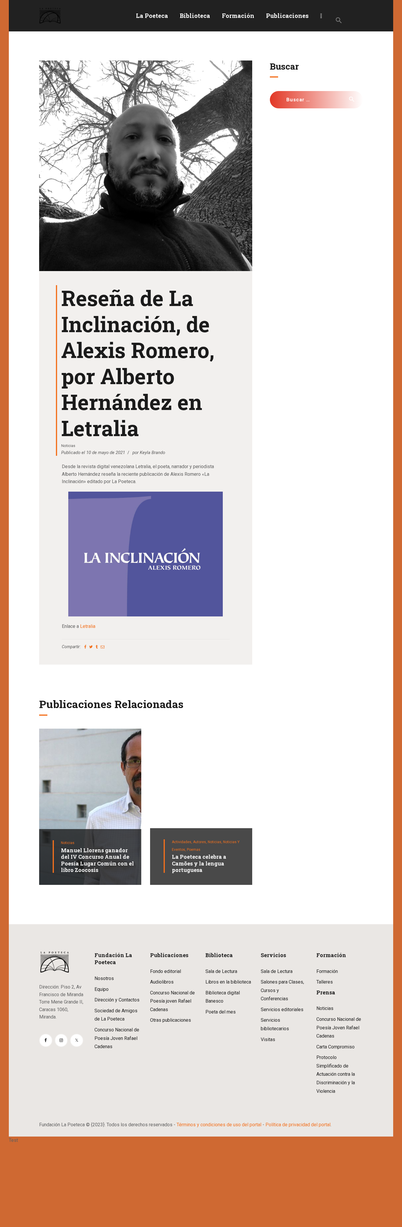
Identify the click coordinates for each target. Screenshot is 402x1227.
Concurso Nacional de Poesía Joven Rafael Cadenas (116, 1038)
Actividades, (182, 842)
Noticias (68, 445)
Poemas (193, 850)
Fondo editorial (165, 971)
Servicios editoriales (282, 1009)
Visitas (268, 1039)
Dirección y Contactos (116, 1000)
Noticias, (215, 842)
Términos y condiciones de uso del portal (219, 1124)
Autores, (200, 842)
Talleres (324, 982)
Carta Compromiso (335, 1047)
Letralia (87, 626)
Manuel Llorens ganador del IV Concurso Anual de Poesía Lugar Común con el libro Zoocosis (97, 860)
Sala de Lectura (221, 971)
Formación (327, 971)
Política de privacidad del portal (297, 1124)
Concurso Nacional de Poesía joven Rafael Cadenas (172, 1001)
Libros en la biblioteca (228, 982)
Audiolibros (162, 982)
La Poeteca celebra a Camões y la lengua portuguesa (199, 863)
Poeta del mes (220, 1012)
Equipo (101, 989)
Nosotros (104, 978)
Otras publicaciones (170, 1020)
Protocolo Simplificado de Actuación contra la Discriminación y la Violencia (335, 1074)
